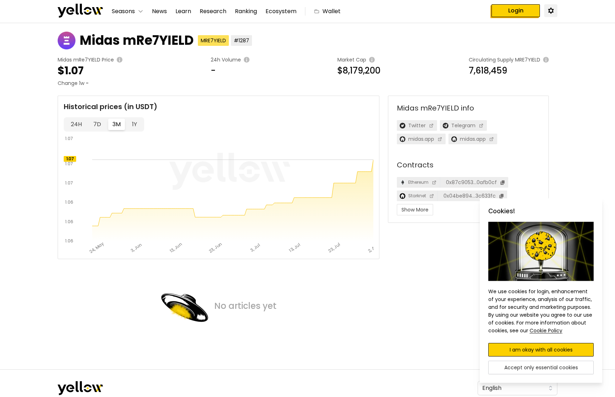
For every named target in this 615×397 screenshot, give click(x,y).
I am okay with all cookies (541, 349)
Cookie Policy (546, 330)
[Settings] (550, 10)
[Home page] (80, 11)
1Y (134, 124)
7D (97, 124)
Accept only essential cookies (541, 367)
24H (76, 124)
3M (116, 124)
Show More (415, 209)
